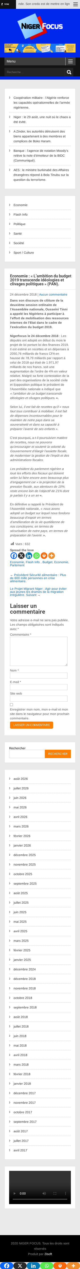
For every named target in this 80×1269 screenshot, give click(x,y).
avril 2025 (20, 931)
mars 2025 (21, 940)
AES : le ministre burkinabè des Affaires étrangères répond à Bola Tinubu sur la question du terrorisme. (41, 174)
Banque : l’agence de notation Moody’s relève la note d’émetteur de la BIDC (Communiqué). (41, 155)
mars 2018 (21, 1064)
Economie (21, 205)
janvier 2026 (22, 845)
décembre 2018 (25, 979)
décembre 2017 (25, 1093)
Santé (18, 233)
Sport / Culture (24, 252)
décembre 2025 (25, 855)
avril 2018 (20, 1055)
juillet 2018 (21, 1026)
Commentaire (20, 634)
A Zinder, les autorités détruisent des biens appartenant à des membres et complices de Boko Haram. (40, 136)
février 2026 (22, 836)
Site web (16, 693)
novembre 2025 (25, 864)
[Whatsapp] (36, 555)
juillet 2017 (21, 1140)
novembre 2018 (25, 988)
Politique (20, 224)
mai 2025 (20, 921)
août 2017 (21, 1131)
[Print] (44, 555)
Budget (47, 562)
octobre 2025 (23, 874)
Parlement (17, 565)
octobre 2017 (23, 1112)
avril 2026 (20, 817)
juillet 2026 (21, 788)
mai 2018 (20, 1045)
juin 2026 (20, 798)
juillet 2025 (21, 902)
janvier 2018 (22, 1083)
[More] (51, 555)
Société (19, 243)
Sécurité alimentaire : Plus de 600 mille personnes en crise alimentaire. (38, 578)
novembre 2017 (25, 1102)
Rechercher (17, 748)
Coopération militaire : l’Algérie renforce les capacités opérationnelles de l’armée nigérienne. (42, 102)
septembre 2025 (25, 883)
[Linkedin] (29, 555)
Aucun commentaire (53, 294)
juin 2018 (20, 1036)
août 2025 (21, 893)
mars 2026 (21, 826)
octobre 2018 (23, 998)
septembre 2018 (25, 1007)
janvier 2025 (22, 959)
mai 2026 (20, 807)
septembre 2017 (25, 1121)
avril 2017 (20, 1150)
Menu (11, 61)
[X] (21, 555)
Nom (14, 670)
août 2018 (21, 1017)
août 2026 (21, 778)
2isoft (48, 1254)
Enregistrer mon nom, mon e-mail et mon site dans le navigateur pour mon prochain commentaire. (39, 714)
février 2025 (22, 950)
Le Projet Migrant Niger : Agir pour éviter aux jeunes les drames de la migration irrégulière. (38, 592)
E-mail (15, 682)
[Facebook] (13, 555)
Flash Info (21, 214)
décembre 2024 (25, 969)
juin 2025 (20, 912)
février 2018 (22, 1074)
